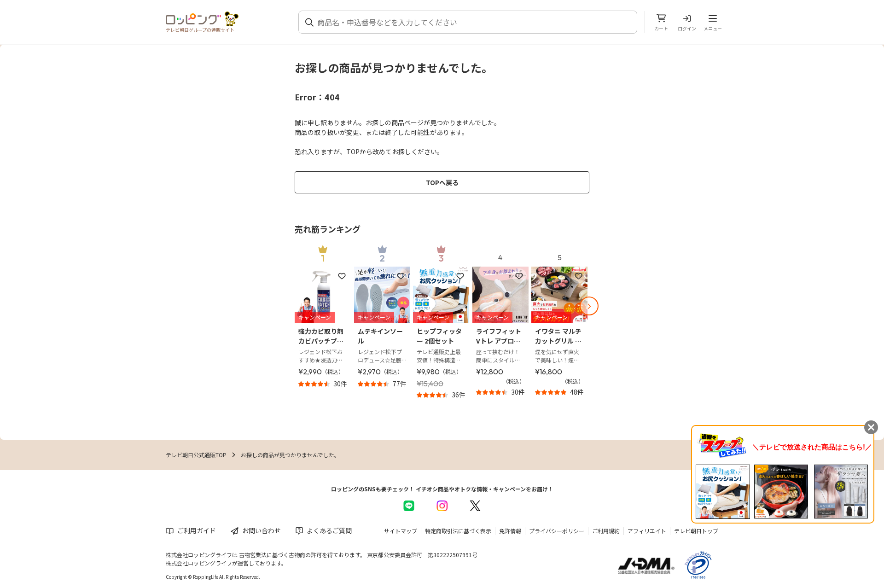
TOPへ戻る (442, 182)
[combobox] (473, 22)
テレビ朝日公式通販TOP (196, 455)
